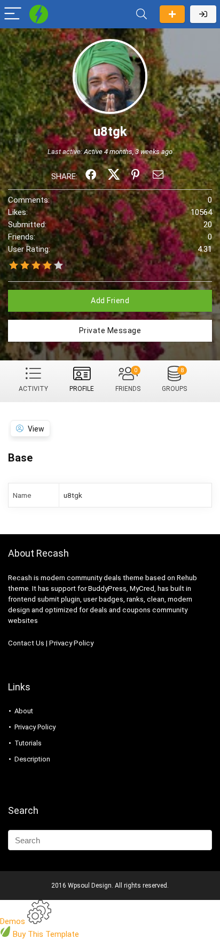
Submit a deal (172, 14)
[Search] (141, 14)
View (36, 429)
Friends (127, 379)
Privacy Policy (71, 643)
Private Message (110, 330)
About (23, 711)
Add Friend (110, 300)
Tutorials (28, 743)
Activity (33, 388)
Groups (174, 379)
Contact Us (26, 643)
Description (32, 759)
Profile (81, 388)
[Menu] (13, 14)
